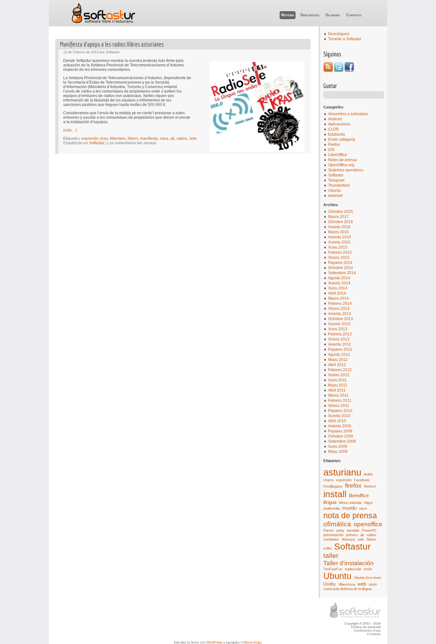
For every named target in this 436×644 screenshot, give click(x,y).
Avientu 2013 (339, 313)
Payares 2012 (340, 349)
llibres (133, 138)
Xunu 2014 (337, 288)
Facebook (362, 480)
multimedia (331, 508)
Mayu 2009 (338, 451)
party (340, 530)
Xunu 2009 (337, 446)
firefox (353, 485)
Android (335, 119)
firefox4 (370, 486)
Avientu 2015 (339, 237)
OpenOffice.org (341, 165)
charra (328, 480)
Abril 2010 (337, 421)
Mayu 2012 (338, 359)
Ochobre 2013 (340, 319)
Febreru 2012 (340, 370)
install (334, 494)
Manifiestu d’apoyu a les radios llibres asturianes (112, 44)
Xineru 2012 (339, 375)
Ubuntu (334, 190)
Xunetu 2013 (339, 324)
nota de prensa (350, 515)
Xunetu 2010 (339, 416)
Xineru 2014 (339, 308)
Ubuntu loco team (367, 578)
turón (368, 569)
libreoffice (359, 495)
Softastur (103, 13)
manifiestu (149, 138)
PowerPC (369, 530)
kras (104, 138)
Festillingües (332, 486)
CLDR (333, 129)
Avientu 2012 (339, 344)
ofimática (337, 524)
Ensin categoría (341, 139)
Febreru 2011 (339, 400)
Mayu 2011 (337, 385)
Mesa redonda (350, 503)
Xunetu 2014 (339, 283)
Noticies (287, 15)
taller (330, 555)
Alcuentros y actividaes (348, 114)
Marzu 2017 (338, 216)
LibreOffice (337, 155)
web (361, 584)
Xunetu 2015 (339, 242)
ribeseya (348, 539)
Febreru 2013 (340, 334)
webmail (335, 195)
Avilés (368, 474)
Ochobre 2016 (340, 222)
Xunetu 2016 (339, 227)
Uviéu (329, 584)
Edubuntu (336, 134)
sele (360, 539)
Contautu (354, 15)
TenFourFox (332, 569)
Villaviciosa (346, 584)
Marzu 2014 (338, 298)
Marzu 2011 (338, 395)
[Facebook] (349, 70)
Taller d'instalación (348, 563)
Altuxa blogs (252, 642)
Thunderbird (339, 185)
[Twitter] (338, 70)
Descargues (309, 15)
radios (371, 535)
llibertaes (118, 138)
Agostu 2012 (339, 354)
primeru (352, 535)
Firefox (334, 144)
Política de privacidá (366, 627)
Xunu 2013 (337, 329)
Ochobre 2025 (340, 211)
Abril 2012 (337, 365)
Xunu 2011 (337, 380)
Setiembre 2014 (342, 273)
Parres (328, 530)
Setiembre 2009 (342, 441)
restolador (331, 539)
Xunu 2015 (337, 247)
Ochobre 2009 (340, 436)
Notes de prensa (342, 160)
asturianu (342, 472)
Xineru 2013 (339, 339)
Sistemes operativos (345, 170)
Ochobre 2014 (340, 268)
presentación (333, 535)
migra (368, 503)
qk (362, 535)
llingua (329, 502)
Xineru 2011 (338, 405)
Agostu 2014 (339, 278)
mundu (349, 508)
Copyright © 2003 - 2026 (362, 623)
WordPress (214, 642)
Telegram (336, 180)
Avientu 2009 (339, 426)
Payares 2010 (340, 410)
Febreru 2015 (340, 252)
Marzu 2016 (338, 232)
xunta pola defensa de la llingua (347, 589)
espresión (343, 480)
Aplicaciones (339, 124)
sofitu (327, 548)
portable (353, 530)
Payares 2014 (340, 262)
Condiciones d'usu (367, 630)
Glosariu (333, 15)
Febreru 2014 (340, 303)
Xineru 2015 (339, 257)
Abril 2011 (337, 390)
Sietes (371, 539)
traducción (353, 569)
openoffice (368, 524)
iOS (331, 149)
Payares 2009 (340, 431)
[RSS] (328, 70)
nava (363, 508)
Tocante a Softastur (344, 39)
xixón (373, 584)
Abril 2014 (337, 293)
